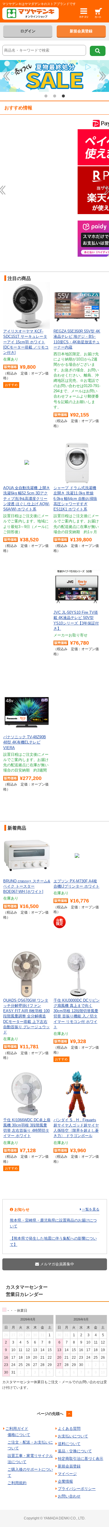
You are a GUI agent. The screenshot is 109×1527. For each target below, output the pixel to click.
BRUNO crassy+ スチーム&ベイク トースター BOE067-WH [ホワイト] (26, 886)
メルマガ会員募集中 (56, 1264)
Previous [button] (6, 76)
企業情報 (65, 1481)
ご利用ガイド (17, 1428)
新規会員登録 (81, 31)
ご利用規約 (17, 1483)
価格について (19, 1434)
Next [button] (102, 76)
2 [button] (55, 96)
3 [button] (63, 96)
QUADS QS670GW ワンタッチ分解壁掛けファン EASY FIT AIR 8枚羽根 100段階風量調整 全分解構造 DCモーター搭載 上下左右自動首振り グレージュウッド (26, 1016)
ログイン (27, 31)
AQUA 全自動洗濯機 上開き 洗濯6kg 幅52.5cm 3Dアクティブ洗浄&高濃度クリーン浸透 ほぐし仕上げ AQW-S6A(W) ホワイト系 (26, 498)
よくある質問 (69, 1428)
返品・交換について (75, 1451)
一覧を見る (90, 1209)
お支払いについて (73, 1436)
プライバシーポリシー (77, 1488)
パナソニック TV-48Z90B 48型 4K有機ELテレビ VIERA (24, 742)
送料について (69, 1444)
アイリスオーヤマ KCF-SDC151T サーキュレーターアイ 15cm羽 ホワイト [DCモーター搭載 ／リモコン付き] (26, 342)
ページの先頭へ (50, 1413)
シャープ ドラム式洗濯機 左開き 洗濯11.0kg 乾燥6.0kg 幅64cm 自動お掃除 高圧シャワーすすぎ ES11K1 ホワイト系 (75, 498)
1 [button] (46, 96)
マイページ (67, 1474)
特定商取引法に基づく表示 (80, 1458)
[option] (54, 76)
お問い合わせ (69, 1496)
